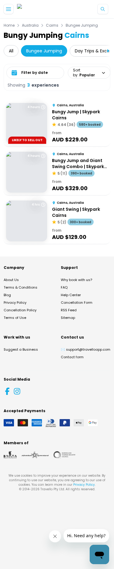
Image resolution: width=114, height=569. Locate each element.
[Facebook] (7, 391)
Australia (30, 25)
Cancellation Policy (20, 310)
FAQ (64, 287)
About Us (11, 279)
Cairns (52, 25)
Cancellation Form (76, 302)
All (11, 51)
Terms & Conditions (20, 287)
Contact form (72, 357)
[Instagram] (17, 391)
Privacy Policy (15, 302)
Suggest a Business (21, 349)
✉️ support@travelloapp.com (85, 349)
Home (9, 25)
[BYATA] (10, 454)
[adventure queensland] (35, 454)
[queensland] (64, 454)
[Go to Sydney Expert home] (36, 9)
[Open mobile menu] (8, 9)
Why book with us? (76, 279)
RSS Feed (69, 310)
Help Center (71, 295)
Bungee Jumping (82, 25)
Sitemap (68, 317)
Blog (7, 295)
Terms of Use (15, 317)
